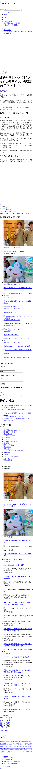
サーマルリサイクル (17, 749)
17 (1, 725)
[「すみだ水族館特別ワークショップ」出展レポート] (18, 295)
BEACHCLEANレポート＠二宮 (13, 416)
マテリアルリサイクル (27, 746)
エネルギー (7, 449)
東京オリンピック (21, 743)
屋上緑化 (2, 744)
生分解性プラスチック (18, 741)
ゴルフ (29, 749)
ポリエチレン (10, 748)
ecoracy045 (5, 90)
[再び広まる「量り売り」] (12, 329)
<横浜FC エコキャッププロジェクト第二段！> (18, 346)
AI (9, 752)
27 (6, 727)
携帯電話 (27, 743)
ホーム (6, 17)
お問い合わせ (8, 21)
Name (1, 371)
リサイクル (3, 71)
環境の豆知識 (8, 460)
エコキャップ (15, 751)
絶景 (12, 741)
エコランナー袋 (8, 751)
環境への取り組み (9, 445)
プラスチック (8, 297)
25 (2, 727)
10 (1, 723)
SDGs (3, 752)
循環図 (19, 213)
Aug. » (6, 730)
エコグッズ (7, 439)
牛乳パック (25, 213)
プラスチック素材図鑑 (11, 25)
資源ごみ (6, 741)
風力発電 (2, 741)
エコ (19, 751)
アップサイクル (28, 751)
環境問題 (6, 353)
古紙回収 (16, 744)
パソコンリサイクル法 (8, 749)
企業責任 (29, 744)
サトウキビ (24, 749)
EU (5, 752)
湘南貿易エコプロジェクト (12, 247)
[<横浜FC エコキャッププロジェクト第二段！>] (18, 340)
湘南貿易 (4, 743)
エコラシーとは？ (9, 19)
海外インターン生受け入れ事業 (13, 450)
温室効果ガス (9, 743)
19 (4, 725)
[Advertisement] (16, 52)
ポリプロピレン (3, 748)
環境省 (24, 741)
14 (8, 723)
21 (8, 725)
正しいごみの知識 (9, 435)
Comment (2, 366)
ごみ (1, 752)
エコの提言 (7, 331)
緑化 (9, 741)
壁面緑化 (6, 744)
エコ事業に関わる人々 (11, 441)
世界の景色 (7, 452)
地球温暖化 (10, 744)
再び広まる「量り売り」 (11, 335)
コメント (3, 209)
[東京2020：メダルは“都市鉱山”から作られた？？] (18, 351)
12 (4, 723)
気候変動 (15, 743)
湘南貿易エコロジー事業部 (12, 23)
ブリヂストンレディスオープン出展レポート (18, 657)
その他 (6, 454)
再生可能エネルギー (22, 744)
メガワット (19, 746)
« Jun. (1, 730)
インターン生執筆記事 (11, 456)
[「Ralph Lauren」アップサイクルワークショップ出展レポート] (18, 318)
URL (1, 379)
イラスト (7, 213)
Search (2, 9)
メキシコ (15, 746)
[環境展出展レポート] (11, 306)
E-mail (2, 375)
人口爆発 (5, 746)
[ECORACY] (8, 3)
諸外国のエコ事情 (9, 432)
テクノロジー (8, 458)
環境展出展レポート (10, 312)
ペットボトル (16, 748)
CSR (7, 752)
